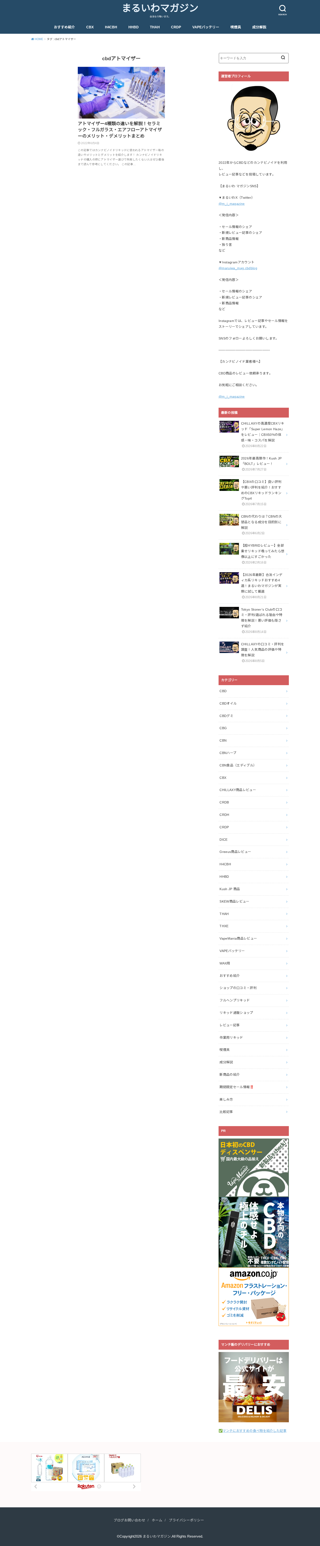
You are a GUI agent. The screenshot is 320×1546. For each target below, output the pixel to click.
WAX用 (225, 963)
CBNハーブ (228, 753)
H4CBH (111, 27)
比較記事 (226, 1112)
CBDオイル (228, 703)
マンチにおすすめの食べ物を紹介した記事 (255, 1431)
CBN (223, 740)
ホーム (157, 1520)
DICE (223, 839)
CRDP (176, 27)
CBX (90, 27)
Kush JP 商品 (230, 889)
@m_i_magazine (232, 203)
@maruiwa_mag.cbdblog (238, 268)
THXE (224, 926)
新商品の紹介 (230, 1074)
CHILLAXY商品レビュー (238, 790)
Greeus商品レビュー (235, 852)
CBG (223, 728)
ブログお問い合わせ (129, 1520)
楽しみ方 (226, 1099)
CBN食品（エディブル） (238, 765)
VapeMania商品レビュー (238, 938)
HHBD (133, 27)
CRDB (224, 802)
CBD (223, 691)
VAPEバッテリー (205, 27)
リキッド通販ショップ (236, 1013)
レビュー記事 (230, 1025)
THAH (155, 27)
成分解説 (259, 27)
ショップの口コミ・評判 (238, 988)
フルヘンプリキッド (235, 1000)
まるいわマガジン (160, 8)
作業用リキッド (231, 1037)
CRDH (224, 815)
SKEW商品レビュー (234, 901)
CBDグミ (226, 716)
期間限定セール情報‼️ (237, 1087)
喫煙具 (236, 27)
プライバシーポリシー (186, 1520)
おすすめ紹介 (64, 27)
